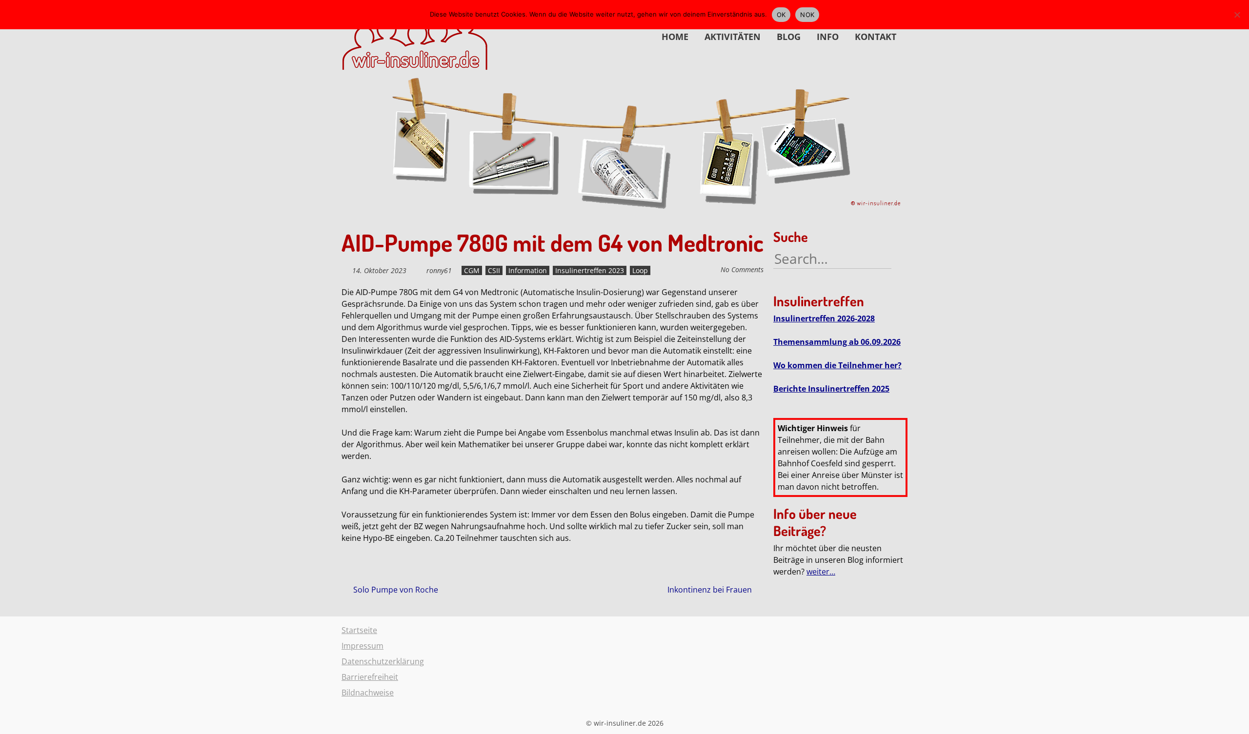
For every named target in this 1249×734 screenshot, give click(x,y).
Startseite (359, 630)
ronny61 (439, 270)
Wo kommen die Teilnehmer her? (837, 365)
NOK (807, 15)
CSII (494, 270)
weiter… (820, 571)
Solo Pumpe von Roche (394, 589)
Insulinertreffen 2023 (589, 270)
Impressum (362, 645)
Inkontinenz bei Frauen (710, 589)
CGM (472, 270)
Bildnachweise (368, 692)
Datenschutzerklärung (383, 661)
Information (527, 270)
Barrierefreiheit (370, 677)
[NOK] (1237, 15)
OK (781, 15)
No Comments (742, 269)
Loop (640, 270)
